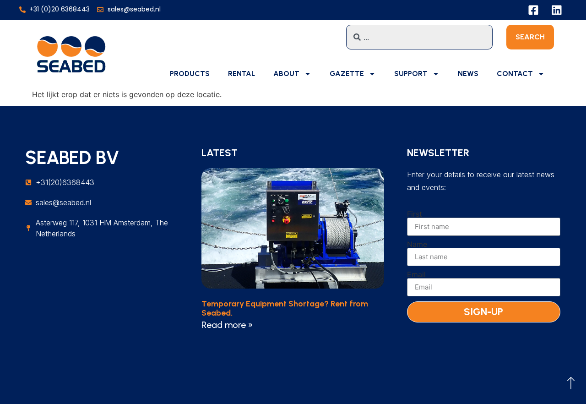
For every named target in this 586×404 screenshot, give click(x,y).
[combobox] (419, 37)
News (468, 73)
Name (417, 244)
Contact (515, 73)
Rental (241, 73)
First (414, 214)
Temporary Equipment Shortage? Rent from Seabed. (284, 308)
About (286, 73)
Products (190, 73)
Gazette (347, 73)
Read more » (227, 324)
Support (411, 73)
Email (416, 274)
